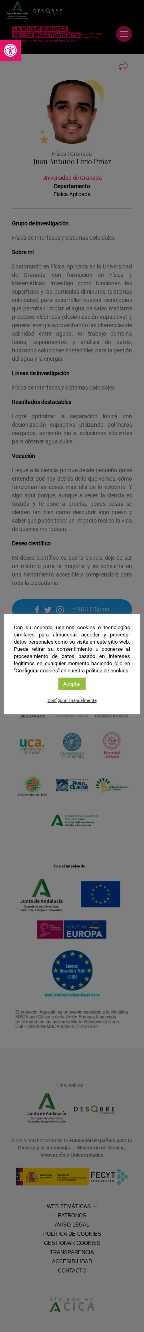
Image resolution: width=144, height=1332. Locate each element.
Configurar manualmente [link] (72, 700)
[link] (10, 50)
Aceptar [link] (72, 684)
